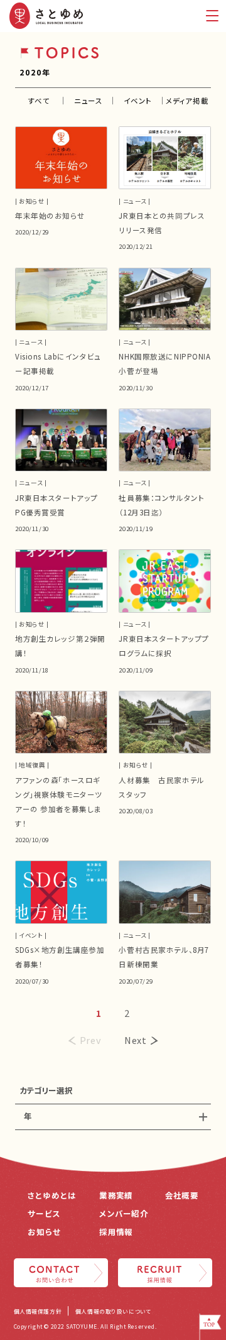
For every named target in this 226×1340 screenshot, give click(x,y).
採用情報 (115, 1232)
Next (135, 1039)
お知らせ (44, 1232)
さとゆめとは (52, 1195)
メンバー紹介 (123, 1213)
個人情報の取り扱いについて (113, 1311)
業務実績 (115, 1195)
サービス (44, 1213)
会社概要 (181, 1195)
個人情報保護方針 (38, 1311)
